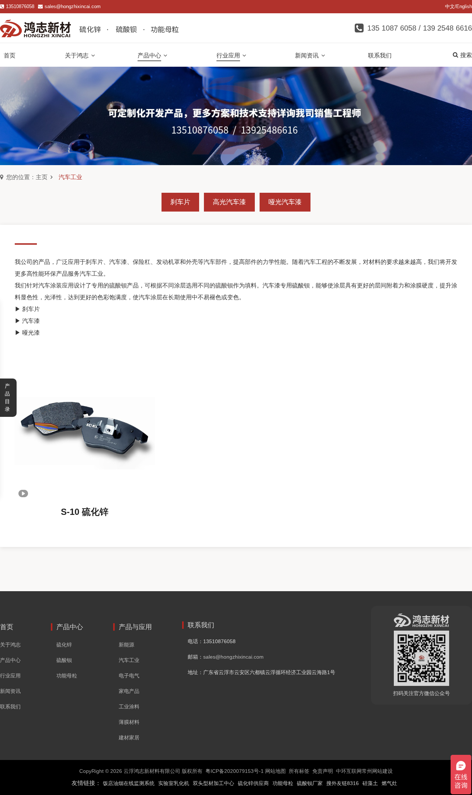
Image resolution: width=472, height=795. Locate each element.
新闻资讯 (10, 691)
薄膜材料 (129, 722)
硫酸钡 (64, 660)
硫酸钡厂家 (310, 783)
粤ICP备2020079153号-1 (234, 771)
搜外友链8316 (342, 783)
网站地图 (275, 771)
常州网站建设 (377, 771)
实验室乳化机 (173, 783)
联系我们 (10, 706)
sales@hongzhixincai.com (73, 6)
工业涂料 (129, 706)
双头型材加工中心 (213, 783)
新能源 (126, 645)
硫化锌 (64, 645)
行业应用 (10, 676)
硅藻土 (370, 783)
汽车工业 (129, 660)
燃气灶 (389, 783)
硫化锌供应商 (253, 783)
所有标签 (299, 771)
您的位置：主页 (27, 177)
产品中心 (10, 660)
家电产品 (129, 691)
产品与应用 (135, 627)
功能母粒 (66, 676)
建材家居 (129, 737)
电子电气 (129, 676)
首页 (6, 627)
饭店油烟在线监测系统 (129, 783)
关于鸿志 (10, 645)
